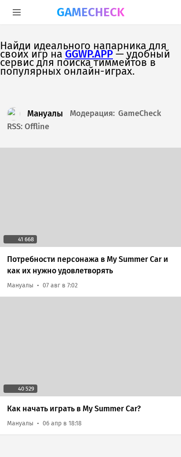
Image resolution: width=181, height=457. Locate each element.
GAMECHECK (90, 12)
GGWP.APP (89, 54)
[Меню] (16, 12)
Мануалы (45, 113)
